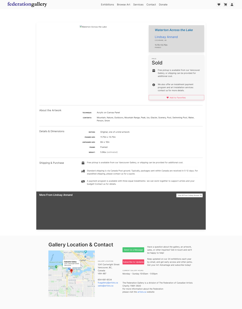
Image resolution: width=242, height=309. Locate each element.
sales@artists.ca (105, 285)
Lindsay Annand (166, 37)
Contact (151, 4)
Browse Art (123, 4)
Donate (163, 4)
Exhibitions (107, 4)
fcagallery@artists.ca (108, 282)
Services (138, 4)
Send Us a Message (133, 250)
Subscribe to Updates (133, 262)
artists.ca (142, 292)
